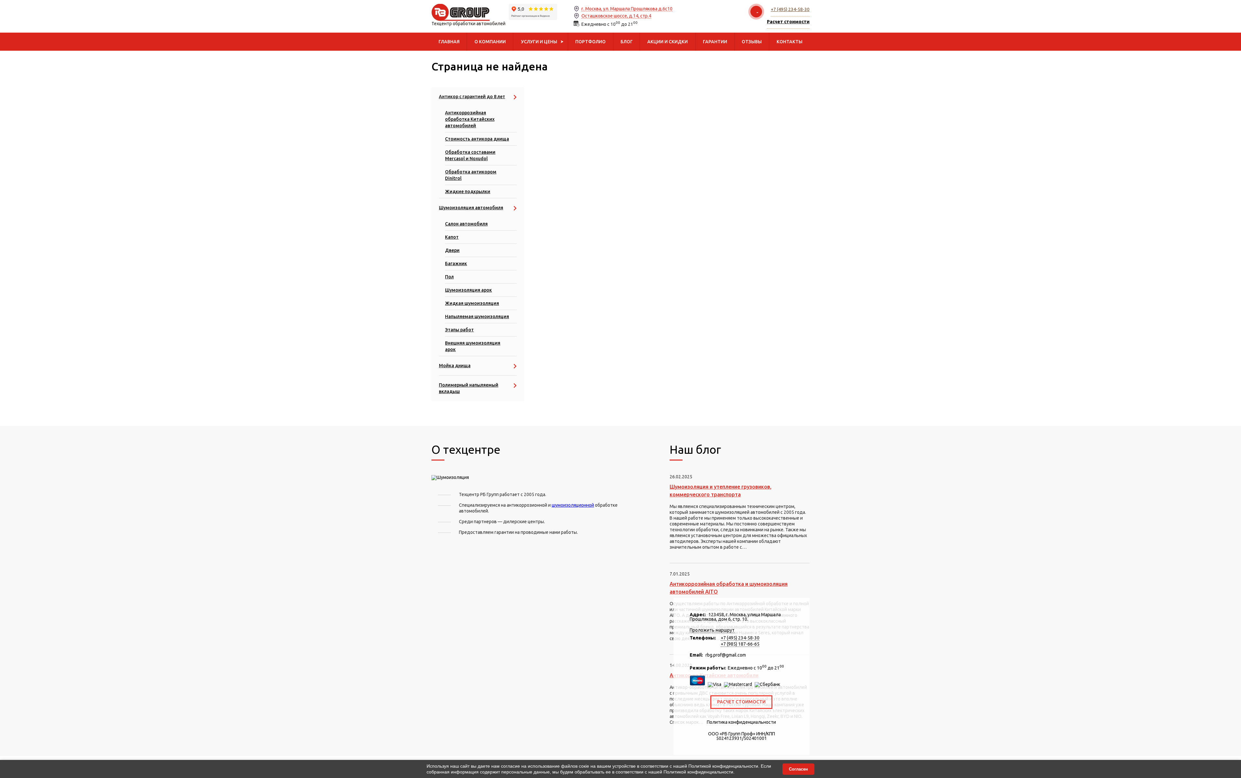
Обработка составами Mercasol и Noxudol (470, 155)
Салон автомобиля (466, 223)
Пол (449, 276)
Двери (452, 250)
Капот (452, 237)
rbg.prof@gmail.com (725, 655)
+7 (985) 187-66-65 (740, 644)
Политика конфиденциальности (741, 722)
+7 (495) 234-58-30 (790, 9)
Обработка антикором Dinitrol (470, 175)
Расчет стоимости (741, 701)
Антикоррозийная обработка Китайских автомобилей (469, 119)
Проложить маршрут (712, 630)
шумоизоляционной (573, 505)
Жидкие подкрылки (467, 191)
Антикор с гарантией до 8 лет (472, 96)
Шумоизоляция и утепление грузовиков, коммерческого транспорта (720, 490)
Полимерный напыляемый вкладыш (468, 388)
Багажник (456, 263)
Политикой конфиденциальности (723, 766)
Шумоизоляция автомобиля (471, 207)
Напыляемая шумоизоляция (477, 316)
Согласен (798, 769)
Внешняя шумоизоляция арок (472, 346)
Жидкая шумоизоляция (472, 303)
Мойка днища (455, 365)
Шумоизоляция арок (468, 290)
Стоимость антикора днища (477, 138)
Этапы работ (459, 329)
